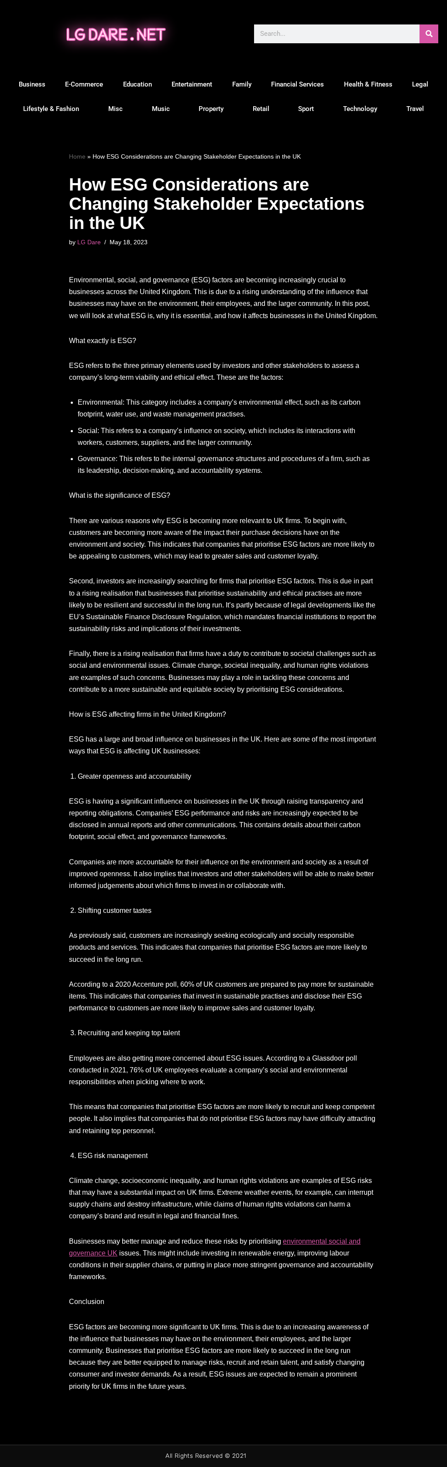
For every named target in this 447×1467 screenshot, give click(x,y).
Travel (415, 109)
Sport (306, 109)
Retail (261, 109)
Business (32, 84)
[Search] (428, 33)
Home (77, 156)
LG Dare (89, 242)
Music (161, 109)
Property (211, 109)
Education (137, 84)
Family (241, 84)
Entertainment (192, 84)
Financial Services (297, 84)
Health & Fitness (368, 84)
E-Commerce (84, 84)
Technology (360, 109)
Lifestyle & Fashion (51, 109)
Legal (420, 84)
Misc (115, 109)
